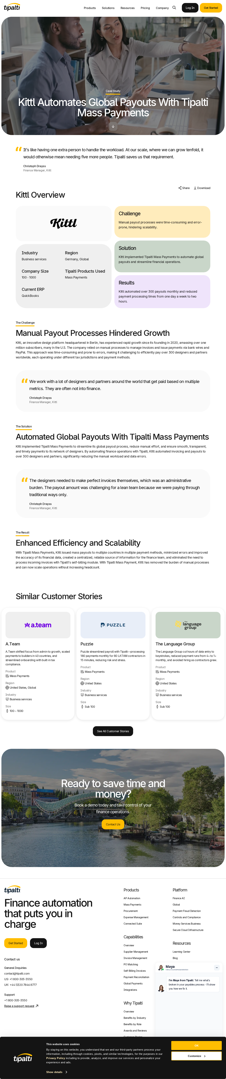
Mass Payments (132, 904)
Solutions (108, 8)
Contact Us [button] (113, 824)
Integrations (130, 989)
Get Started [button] (211, 8)
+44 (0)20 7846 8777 (23, 985)
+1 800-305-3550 (21, 979)
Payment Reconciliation (136, 977)
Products (90, 8)
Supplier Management (136, 951)
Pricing (145, 8)
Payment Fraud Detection (187, 910)
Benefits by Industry (135, 1017)
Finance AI (179, 898)
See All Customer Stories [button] (113, 731)
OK (197, 1045)
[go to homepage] (12, 889)
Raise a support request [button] (19, 1006)
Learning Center (181, 951)
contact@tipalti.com (17, 973)
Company (162, 8)
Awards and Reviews (135, 1030)
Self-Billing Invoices (134, 970)
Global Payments (133, 983)
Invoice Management (135, 958)
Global (176, 904)
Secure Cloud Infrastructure (188, 929)
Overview (129, 945)
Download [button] (203, 188)
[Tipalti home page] (12, 10)
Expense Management (136, 917)
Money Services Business (186, 923)
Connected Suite (133, 923)
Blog (175, 958)
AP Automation (132, 898)
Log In (190, 8)
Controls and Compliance (186, 917)
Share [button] (185, 188)
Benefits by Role (132, 1024)
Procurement (131, 910)
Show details (54, 1072)
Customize (194, 1055)
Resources (128, 8)
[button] (174, 7)
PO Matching (131, 964)
